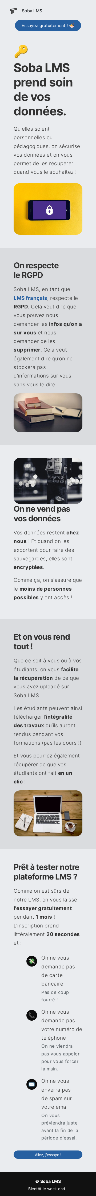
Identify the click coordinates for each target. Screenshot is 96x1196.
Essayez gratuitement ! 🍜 (48, 25)
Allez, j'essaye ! (48, 1154)
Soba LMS (32, 10)
